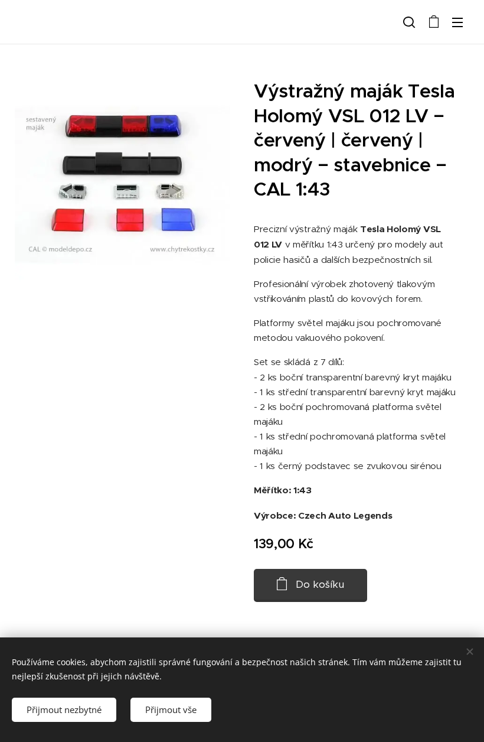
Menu (457, 22)
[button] (409, 22)
